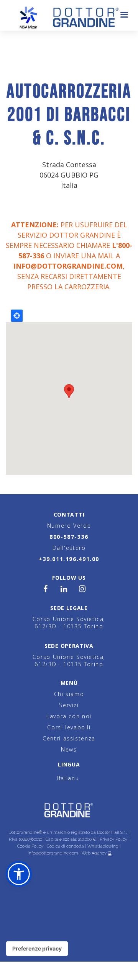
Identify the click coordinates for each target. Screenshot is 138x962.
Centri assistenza (69, 738)
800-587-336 (69, 536)
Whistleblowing (102, 846)
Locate (17, 316)
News (69, 749)
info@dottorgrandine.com (68, 266)
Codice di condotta (65, 846)
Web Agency (95, 853)
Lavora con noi (69, 716)
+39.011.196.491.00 (69, 559)
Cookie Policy (30, 846)
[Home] (69, 15)
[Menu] (123, 15)
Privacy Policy (113, 839)
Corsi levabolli (68, 727)
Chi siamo (69, 694)
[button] (19, 874)
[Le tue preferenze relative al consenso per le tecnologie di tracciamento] (37, 948)
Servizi (69, 705)
